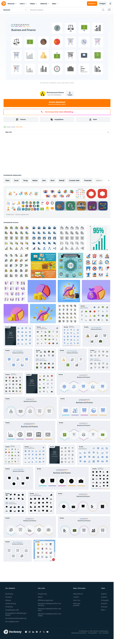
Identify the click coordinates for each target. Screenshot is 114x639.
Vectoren (11, 4)
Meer (54, 4)
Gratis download (56, 103)
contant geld (74, 180)
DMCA (39, 597)
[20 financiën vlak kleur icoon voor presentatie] (40, 384)
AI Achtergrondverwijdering (15, 618)
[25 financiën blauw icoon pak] (93, 455)
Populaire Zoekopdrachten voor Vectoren (48, 604)
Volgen (69, 95)
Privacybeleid (90, 633)
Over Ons (75, 600)
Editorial (43, 4)
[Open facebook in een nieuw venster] (26, 632)
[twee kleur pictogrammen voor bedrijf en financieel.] (44, 238)
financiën (88, 180)
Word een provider (75, 604)
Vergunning (41, 594)
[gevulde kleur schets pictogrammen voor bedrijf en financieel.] (17, 238)
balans (35, 180)
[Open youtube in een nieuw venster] (47, 632)
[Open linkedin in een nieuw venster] (33, 632)
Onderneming (10, 603)
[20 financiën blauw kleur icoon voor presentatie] (18, 336)
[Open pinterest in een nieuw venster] (37, 632)
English (102, 594)
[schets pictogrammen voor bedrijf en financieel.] (72, 238)
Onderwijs (9, 607)
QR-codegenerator (12, 621)
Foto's (22, 4)
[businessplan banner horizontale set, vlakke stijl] (43, 265)
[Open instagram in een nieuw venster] (30, 632)
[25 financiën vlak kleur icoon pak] (94, 313)
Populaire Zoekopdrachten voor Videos (48, 615)
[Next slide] (105, 180)
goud (16, 180)
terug (25, 180)
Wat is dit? (19, 127)
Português (103, 600)
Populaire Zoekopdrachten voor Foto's (48, 610)
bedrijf (61, 180)
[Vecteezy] (3, 3)
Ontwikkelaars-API (12, 610)
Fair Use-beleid (102, 633)
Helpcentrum (76, 594)
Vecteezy (8, 597)
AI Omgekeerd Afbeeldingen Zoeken (13, 614)
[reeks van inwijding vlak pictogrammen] (97, 265)
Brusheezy (9, 594)
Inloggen (101, 3)
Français (103, 607)
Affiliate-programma (44, 600)
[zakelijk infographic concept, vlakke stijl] (70, 265)
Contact (74, 597)
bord (52, 180)
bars (44, 180)
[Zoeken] (101, 9)
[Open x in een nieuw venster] (44, 632)
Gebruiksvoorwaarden (77, 633)
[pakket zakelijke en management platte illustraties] (15, 291)
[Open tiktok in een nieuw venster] (40, 632)
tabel (7, 180)
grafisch (99, 180)
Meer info (8, 132)
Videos (32, 4)
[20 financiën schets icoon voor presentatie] (61, 455)
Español (103, 597)
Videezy (8, 600)
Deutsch (103, 603)
